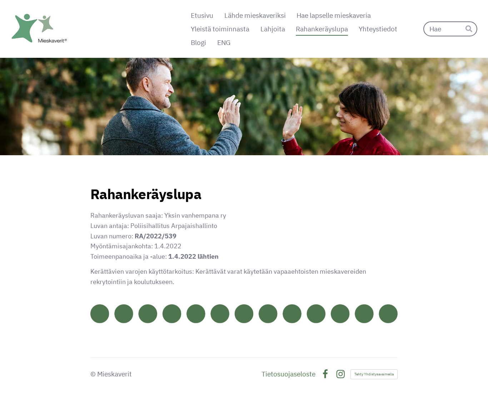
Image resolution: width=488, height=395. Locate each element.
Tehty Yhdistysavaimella (374, 374)
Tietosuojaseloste (288, 374)
